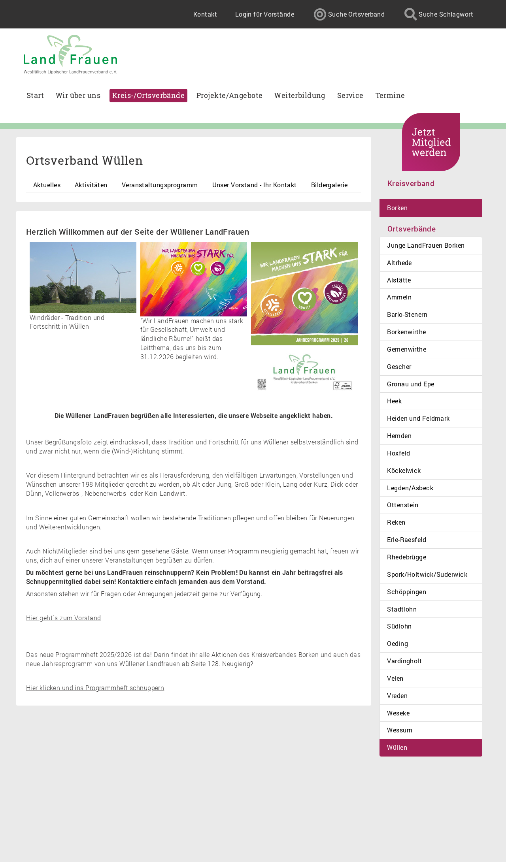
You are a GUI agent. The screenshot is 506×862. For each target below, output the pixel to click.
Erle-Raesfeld (406, 539)
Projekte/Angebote (229, 95)
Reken (396, 522)
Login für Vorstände (264, 14)
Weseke (398, 713)
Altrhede (399, 262)
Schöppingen (406, 591)
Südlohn (399, 626)
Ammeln (399, 297)
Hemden (399, 435)
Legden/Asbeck (410, 488)
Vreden (397, 695)
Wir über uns (78, 95)
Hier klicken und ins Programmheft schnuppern (95, 687)
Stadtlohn (402, 609)
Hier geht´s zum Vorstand (63, 618)
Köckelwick (404, 470)
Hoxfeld (398, 453)
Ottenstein (402, 505)
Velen (395, 678)
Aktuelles (46, 185)
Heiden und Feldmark (418, 418)
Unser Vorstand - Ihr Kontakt (254, 185)
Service (350, 95)
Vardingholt (404, 661)
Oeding (397, 643)
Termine (390, 95)
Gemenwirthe (406, 349)
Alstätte (399, 280)
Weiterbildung (299, 95)
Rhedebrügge (406, 557)
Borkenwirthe (406, 331)
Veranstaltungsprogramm (160, 185)
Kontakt (205, 14)
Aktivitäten (91, 185)
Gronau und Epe (410, 384)
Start (35, 95)
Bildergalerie (329, 185)
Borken (397, 207)
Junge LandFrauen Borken (425, 245)
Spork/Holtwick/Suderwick (427, 574)
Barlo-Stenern (407, 314)
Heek (394, 401)
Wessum (399, 730)
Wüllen (397, 747)
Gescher (399, 366)
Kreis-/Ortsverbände (148, 95)
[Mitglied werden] (431, 142)
